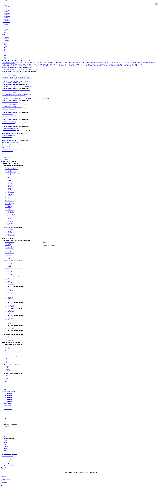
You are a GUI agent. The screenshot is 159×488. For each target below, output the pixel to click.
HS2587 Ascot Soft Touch (19, 81)
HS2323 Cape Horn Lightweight (13, 65)
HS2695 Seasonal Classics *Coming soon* (25, 62)
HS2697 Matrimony (17, 62)
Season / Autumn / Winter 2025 (8, 79)
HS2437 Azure (21, 64)
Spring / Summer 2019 (7, 18)
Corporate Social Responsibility (6, 479)
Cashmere (5, 44)
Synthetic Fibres (7, 434)
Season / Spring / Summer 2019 (8, 119)
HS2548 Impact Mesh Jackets (9, 229)
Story (2, 468)
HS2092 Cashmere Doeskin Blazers (16, 69)
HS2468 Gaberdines (27, 90)
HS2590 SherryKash (4, 82)
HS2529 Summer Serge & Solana (9, 188)
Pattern (3, 26)
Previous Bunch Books (7, 6)
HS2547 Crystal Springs (16, 86)
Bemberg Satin (8, 146)
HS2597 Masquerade (19, 82)
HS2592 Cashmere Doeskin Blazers (10, 63)
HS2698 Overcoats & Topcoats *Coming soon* (8, 62)
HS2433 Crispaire (31, 64)
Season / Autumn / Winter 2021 (8, 112)
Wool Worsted (5, 42)
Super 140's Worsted (8, 401)
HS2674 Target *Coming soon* (89, 62)
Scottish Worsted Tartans (7, 24)
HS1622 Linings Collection (133, 65)
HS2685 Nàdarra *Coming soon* (58, 62)
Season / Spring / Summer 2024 (8, 92)
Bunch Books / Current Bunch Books (10, 60)
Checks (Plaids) (6, 28)
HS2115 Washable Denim (100, 65)
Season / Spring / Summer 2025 (8, 84)
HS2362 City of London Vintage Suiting (114, 64)
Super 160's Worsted (6, 38)
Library (3, 154)
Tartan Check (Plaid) (30, 138)
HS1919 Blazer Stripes (5, 121)
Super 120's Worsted (6, 40)
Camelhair (5, 43)
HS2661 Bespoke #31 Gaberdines (6, 73)
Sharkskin (5, 31)
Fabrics (3, 161)
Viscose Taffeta (4, 146)
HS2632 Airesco (138, 62)
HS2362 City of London (5, 131)
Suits (4, 56)
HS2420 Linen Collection (53, 64)
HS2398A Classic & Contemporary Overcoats (82, 64)
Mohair (5, 48)
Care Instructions (6, 156)
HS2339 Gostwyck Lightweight (130, 64)
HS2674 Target (13, 73)
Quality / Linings (5, 144)
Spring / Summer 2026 (7, 10)
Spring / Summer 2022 (7, 16)
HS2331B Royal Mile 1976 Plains (139, 64)
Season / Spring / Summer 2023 (8, 100)
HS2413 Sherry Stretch (68, 64)
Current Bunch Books (7, 5)
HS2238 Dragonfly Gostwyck (60, 65)
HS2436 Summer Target (26, 64)
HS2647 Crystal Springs (109, 62)
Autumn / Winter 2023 (7, 14)
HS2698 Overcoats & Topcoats (9, 248)
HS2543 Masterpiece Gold (5, 81)
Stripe (14, 135)
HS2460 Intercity (17, 90)
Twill (6, 381)
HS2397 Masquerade (98, 64)
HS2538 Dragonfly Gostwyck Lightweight (7, 86)
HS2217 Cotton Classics (73, 65)
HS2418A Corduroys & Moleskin (60, 64)
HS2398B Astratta (73, 64)
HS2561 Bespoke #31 (29, 86)
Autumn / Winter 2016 (7, 20)
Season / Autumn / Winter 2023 (8, 96)
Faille (11, 142)
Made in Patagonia (6, 23)
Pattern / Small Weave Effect (8, 140)
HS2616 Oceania (133, 62)
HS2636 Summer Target (128, 62)
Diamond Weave (9, 142)
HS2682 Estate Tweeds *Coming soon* (79, 62)
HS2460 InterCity (4, 64)
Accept (44, 246)
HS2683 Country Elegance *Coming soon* (68, 62)
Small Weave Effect (6, 29)
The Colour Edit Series (8, 465)
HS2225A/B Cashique (67, 65)
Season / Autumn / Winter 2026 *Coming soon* (12, 71)
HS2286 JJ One (40, 65)
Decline (47, 246)
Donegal (5, 30)
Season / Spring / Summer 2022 (8, 109)
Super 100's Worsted (8, 409)
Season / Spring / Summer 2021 (8, 116)
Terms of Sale (4, 476)
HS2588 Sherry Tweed (26, 81)
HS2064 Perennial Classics (24, 69)
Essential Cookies (45, 245)
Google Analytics (51, 245)
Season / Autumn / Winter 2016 (8, 126)
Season (3, 8)
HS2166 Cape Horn (84, 65)
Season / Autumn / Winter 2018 (8, 123)
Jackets (5, 442)
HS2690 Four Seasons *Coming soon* (49, 62)
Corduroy (5, 135)
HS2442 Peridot (9, 64)
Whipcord (5, 32)
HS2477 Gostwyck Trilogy (8, 194)
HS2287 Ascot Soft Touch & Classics (33, 65)
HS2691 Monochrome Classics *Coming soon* (37, 62)
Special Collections (6, 22)
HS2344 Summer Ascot (123, 64)
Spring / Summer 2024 (7, 13)
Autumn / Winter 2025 (7, 11)
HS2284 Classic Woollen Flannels (46, 65)
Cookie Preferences (4, 482)
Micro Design (16, 142)
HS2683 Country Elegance (24, 73)
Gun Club (7, 138)
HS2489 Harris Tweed (8, 193)
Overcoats (5, 57)
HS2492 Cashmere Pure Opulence (9, 192)
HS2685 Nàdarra (30, 73)
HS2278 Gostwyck (53, 65)
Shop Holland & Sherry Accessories (9, 149)
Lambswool (5, 46)
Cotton (5, 416)
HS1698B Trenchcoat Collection (125, 65)
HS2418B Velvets (7, 230)
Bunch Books (5, 3)
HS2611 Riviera (150, 62)
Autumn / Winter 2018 (7, 19)
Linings (5, 58)
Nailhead (6, 379)
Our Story (156, 4)
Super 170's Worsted (6, 37)
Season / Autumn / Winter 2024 (8, 88)
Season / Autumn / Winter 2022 (8, 104)
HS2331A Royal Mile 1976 (5, 65)
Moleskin (11, 135)
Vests (5, 450)
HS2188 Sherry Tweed (79, 65)
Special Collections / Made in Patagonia (10, 130)
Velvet (4, 50)
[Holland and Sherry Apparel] (10, 0)
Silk (4, 49)
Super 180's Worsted (6, 36)
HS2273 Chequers (4, 69)
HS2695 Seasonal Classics (8, 247)
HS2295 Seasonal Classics (8, 232)
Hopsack (13, 142)
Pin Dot (6, 380)
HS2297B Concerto (20, 65)
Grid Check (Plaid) (15, 138)
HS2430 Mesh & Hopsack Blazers (38, 64)
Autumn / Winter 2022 (7, 15)
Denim (4, 45)
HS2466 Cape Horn (22, 90)
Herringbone (8, 135)
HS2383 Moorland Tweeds (91, 64)
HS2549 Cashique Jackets (23, 86)
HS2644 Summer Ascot (116, 62)
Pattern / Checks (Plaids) (7, 137)
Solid (13, 135)
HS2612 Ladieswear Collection (144, 62)
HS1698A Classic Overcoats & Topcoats (33, 69)
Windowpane (35, 138)
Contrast (3, 135)
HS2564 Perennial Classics (12, 81)
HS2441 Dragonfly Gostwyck (15, 64)
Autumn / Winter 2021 (7, 17)
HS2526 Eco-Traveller (5, 77)
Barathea (3, 142)
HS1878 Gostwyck (118, 65)
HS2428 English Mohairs (46, 64)
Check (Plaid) (4, 138)
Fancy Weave (6, 385)
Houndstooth (20, 138)
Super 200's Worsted (8, 393)
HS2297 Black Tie (25, 65)
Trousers (5, 55)
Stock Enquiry (157, 2)
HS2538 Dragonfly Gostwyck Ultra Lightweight (11, 187)
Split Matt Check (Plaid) (25, 138)
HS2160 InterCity (9, 69)
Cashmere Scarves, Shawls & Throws (10, 152)
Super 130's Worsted (6, 39)
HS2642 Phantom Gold (122, 62)
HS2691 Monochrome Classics (9, 246)
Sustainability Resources (7, 157)
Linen (4, 47)
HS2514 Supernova (7, 191)
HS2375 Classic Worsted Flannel (105, 64)
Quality (3, 34)
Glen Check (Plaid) (10, 138)
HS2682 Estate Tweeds (18, 73)
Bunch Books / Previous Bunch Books (10, 67)
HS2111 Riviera (105, 65)
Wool (4, 51)
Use (3, 53)
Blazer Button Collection (7, 151)
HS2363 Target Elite (8, 231)
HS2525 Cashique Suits (8, 271)
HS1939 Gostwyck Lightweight (112, 65)
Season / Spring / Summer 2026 (8, 75)
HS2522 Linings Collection (9, 190)
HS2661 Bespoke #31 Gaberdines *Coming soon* (99, 62)
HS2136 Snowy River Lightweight (92, 65)
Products (3, 147)
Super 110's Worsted (6, 41)
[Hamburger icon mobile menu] (2, 0)
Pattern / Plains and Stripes (8, 133)
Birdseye (5, 142)
